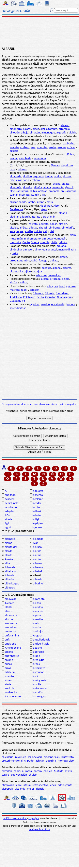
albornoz (41, 275)
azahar (14, 158)
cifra (12, 169)
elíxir (19, 180)
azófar (52, 147)
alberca (67, 268)
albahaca (10, 571)
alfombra (51, 129)
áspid (36, 676)
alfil (43, 129)
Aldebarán (46, 205)
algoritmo (67, 165)
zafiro (23, 282)
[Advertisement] (39, 32)
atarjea (37, 271)
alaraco (37, 547)
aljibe (27, 271)
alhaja (24, 132)
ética (53, 785)
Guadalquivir (17, 300)
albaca (65, 183)
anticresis (10, 643)
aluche (9, 619)
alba (7, 563)
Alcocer (9, 603)
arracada (55, 279)
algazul (69, 187)
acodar (37, 503)
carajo (5, 774)
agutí (8, 527)
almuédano (49, 238)
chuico (33, 774)
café (12, 180)
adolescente (65, 785)
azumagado (40, 696)
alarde (8, 551)
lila (43, 194)
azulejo (14, 151)
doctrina (51, 760)
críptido (29, 760)
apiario (9, 652)
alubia (72, 132)
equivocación (19, 774)
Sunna (35, 242)
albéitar (14, 216)
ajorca (45, 279)
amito (36, 623)
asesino (45, 304)
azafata (14, 147)
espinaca (24, 194)
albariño (38, 583)
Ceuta (40, 297)
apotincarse (12, 656)
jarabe (31, 202)
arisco (8, 664)
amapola (54, 191)
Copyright (34, 818)
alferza (33, 227)
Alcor (56, 205)
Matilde (58, 771)
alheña (38, 187)
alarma (37, 555)
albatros (10, 587)
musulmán (16, 238)
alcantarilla (16, 271)
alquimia (38, 176)
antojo (38, 771)
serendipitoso (18, 308)
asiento (9, 676)
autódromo (40, 688)
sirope (40, 202)
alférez (23, 227)
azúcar (71, 147)
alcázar (27, 129)
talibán (63, 242)
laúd (62, 286)
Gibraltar (50, 297)
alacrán (65, 125)
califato (33, 224)
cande (22, 202)
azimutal (42, 147)
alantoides (11, 547)
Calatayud (29, 297)
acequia (46, 268)
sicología (20, 788)
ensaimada (57, 304)
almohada (25, 158)
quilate (54, 260)
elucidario (7, 757)
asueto (9, 680)
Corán (26, 242)
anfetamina (12, 635)
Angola (37, 635)
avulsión (38, 692)
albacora (38, 567)
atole (8, 684)
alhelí (13, 191)
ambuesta (11, 623)
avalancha (11, 692)
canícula (18, 771)
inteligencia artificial (39, 829)
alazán (37, 559)
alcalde (63, 224)
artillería (10, 672)
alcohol (67, 176)
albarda (37, 579)
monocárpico (66, 760)
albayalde (15, 176)
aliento (9, 611)
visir (52, 231)
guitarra (71, 286)
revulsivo (20, 757)
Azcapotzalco (13, 696)
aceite (57, 176)
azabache (68, 143)
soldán (29, 231)
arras (8, 668)
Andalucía (16, 297)
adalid (53, 224)
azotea (62, 147)
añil (63, 191)
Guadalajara (64, 297)
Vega (44, 209)
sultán (38, 231)
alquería (61, 132)
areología (38, 660)
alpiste (37, 615)
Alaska (9, 559)
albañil (63, 213)
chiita (54, 242)
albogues (52, 286)
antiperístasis (41, 643)
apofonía (38, 652)
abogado (10, 495)
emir (12, 231)
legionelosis (35, 757)
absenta (38, 495)
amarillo (38, 619)
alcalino (27, 176)
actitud (37, 507)
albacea (37, 563)
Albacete (38, 293)
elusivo (48, 771)
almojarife (68, 227)
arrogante (39, 668)
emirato (44, 224)
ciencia (40, 788)
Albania (9, 575)
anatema (10, 631)
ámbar (49, 176)
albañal (56, 268)
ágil (7, 523)
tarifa (15, 253)
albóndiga (16, 129)
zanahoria (40, 158)
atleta (68, 771)
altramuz (22, 191)
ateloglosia (39, 680)
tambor (34, 290)
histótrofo (67, 757)
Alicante (49, 293)
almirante (54, 227)
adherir (37, 511)
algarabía (64, 129)
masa (28, 771)
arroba (14, 260)
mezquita (15, 242)
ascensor (38, 672)
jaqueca (70, 304)
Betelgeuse (16, 209)
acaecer (9, 499)
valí (45, 231)
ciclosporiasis (52, 757)
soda (26, 180)
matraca (15, 290)
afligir (36, 519)
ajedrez (34, 304)
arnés (36, 664)
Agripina (38, 523)
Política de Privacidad (15, 818)
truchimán (49, 216)
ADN (8, 515)
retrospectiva (40, 785)
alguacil (42, 227)
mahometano (32, 238)
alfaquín (25, 216)
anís (7, 639)
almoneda (41, 249)
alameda (38, 539)
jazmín (35, 194)
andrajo (38, 631)
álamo (8, 543)
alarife (8, 555)
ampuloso (11, 627)
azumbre (24, 260)
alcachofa (15, 187)
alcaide (14, 227)
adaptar (9, 511)
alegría (37, 603)
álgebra (55, 165)
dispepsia (7, 788)
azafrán (24, 147)
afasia (8, 519)
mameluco (54, 275)
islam (72, 235)
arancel (52, 249)
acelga (56, 183)
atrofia (37, 684)
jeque (19, 231)
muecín (61, 238)
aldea (36, 129)
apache (37, 647)
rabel (24, 290)
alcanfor (27, 187)
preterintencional (12, 760)
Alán (35, 543)
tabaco (36, 180)
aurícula (9, 688)
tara (73, 249)
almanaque (48, 132)
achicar (39, 760)
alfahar (70, 154)
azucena (71, 191)
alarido (37, 551)
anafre (37, 627)
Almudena (62, 293)
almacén (35, 132)
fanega (43, 260)
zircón (13, 282)
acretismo (11, 507)
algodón (15, 132)
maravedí (64, 249)
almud (63, 257)
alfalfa (47, 187)
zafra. (50, 202)
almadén (38, 611)
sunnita (44, 242)
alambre (10, 539)
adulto (37, 515)
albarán (9, 579)
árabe (36, 656)
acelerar (38, 499)
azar (33, 147)
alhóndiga (16, 249)
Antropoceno (13, 647)
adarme (22, 169)
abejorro (38, 491)
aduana (61, 246)
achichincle (11, 503)
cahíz (34, 260)
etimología (8, 785)
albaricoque (12, 583)
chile (19, 785)
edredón (7, 771)
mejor (30, 788)
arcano (9, 660)
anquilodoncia (41, 639)
